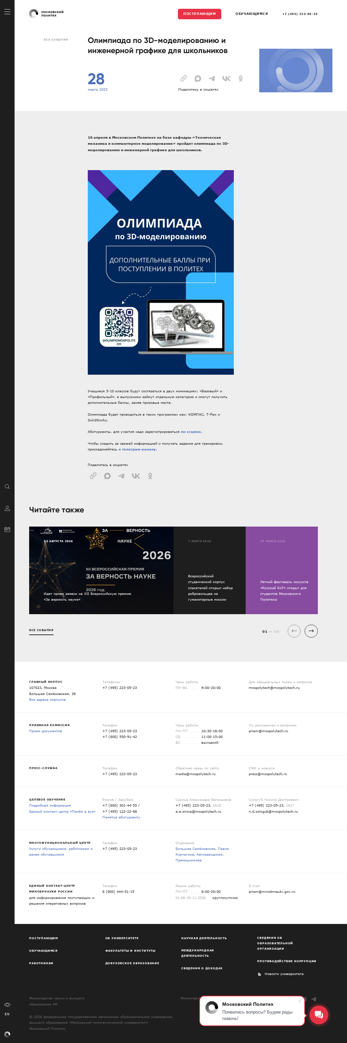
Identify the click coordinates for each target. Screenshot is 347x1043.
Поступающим (199, 13)
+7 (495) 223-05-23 (300, 14)
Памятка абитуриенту (121, 817)
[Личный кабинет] (7, 507)
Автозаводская (209, 854)
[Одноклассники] (305, 999)
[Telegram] (314, 999)
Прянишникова (189, 860)
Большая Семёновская (195, 849)
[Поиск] (7, 486)
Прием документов (45, 731)
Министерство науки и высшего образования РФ (56, 1001)
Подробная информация (50, 805)
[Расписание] (7, 529)
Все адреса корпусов (47, 699)
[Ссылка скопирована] (183, 77)
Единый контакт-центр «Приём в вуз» (62, 811)
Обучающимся (252, 13)
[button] (311, 631)
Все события (56, 39)
